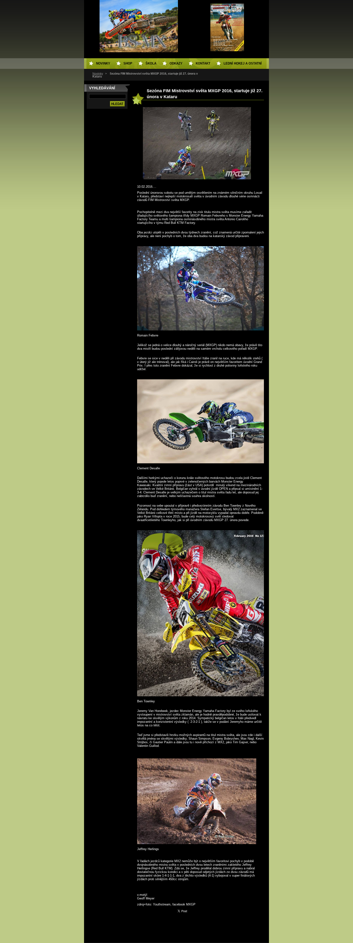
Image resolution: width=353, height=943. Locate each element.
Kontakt (203, 63)
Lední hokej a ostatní (243, 63)
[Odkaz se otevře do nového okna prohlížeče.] (197, 178)
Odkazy (176, 63)
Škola (151, 63)
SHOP (127, 63)
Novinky (97, 73)
